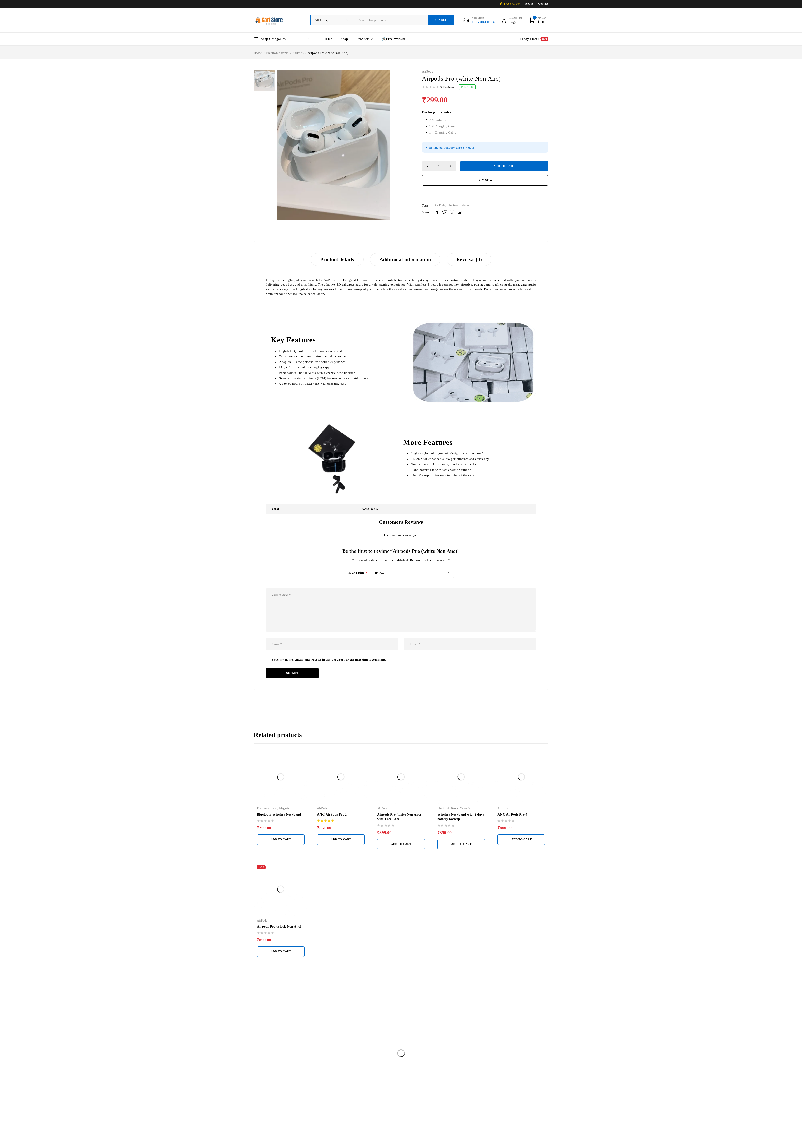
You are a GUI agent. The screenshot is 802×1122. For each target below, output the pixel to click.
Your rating (357, 573)
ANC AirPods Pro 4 (512, 814)
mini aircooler (495, 1077)
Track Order (512, 3)
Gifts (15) (410, 1016)
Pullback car (384, 1085)
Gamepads (308, 1077)
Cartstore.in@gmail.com (287, 1015)
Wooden (416, 1094)
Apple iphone (403, 1068)
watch (397, 1094)
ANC (355, 1068)
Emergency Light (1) (418, 1041)
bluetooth (428, 1068)
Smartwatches (499, 1085)
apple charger (376, 1068)
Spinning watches (269, 1094)
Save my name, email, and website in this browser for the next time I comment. (329, 659)
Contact (543, 3)
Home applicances (361, 1077)
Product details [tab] (337, 259)
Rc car (406, 1085)
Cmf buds (481, 1068)
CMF (461, 1068)
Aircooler (289, 1068)
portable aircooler (330, 1085)
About (529, 3)
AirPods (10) (413, 1022)
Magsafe (284, 808)
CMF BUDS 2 (505, 1068)
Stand (293, 1094)
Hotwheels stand (417, 1077)
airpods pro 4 (333, 1068)
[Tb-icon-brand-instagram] (270, 1033)
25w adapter (265, 1068)
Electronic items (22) (418, 1034)
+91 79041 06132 (268, 1021)
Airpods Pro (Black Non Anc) (279, 926)
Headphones (332, 1077)
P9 (307, 1085)
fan (290, 1077)
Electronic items (277, 53)
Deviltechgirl (532, 1068)
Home (258, 53)
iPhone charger (446, 1077)
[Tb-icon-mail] (258, 1033)
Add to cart (504, 166)
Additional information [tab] (405, 259)
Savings (425, 1085)
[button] (281, 839)
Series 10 (445, 1085)
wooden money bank (444, 1094)
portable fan (358, 1085)
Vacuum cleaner (374, 1094)
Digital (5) (411, 1009)
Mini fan (519, 1077)
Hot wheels (390, 1077)
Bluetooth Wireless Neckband (279, 814)
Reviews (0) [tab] (469, 259)
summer (312, 1094)
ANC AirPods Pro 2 (332, 814)
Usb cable (348, 1094)
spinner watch (527, 1085)
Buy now (485, 180)
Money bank (265, 1085)
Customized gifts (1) (418, 1028)
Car (446, 1068)
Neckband (289, 1085)
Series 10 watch (471, 1085)
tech (329, 1094)
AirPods (298, 53)
